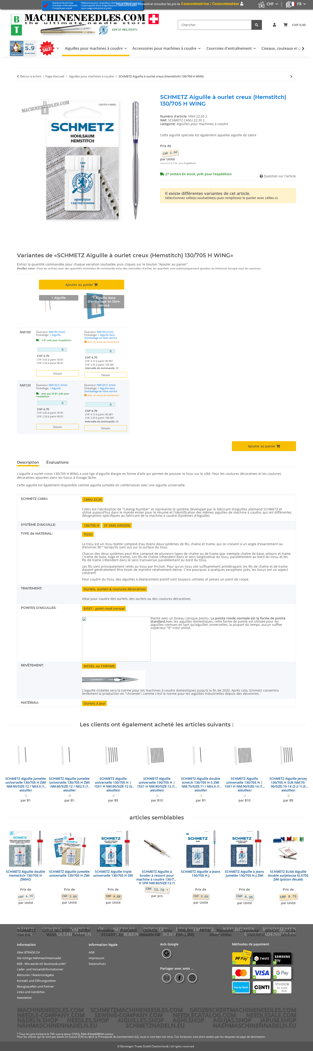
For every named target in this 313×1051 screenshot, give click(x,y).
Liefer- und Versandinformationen (40, 969)
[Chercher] (256, 25)
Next (298, 771)
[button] (274, 25)
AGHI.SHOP (188, 1020)
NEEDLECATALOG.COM (204, 1015)
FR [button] (299, 3)
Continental (249, 930)
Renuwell (224, 930)
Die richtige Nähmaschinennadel (39, 958)
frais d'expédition (92, 1034)
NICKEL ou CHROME (99, 666)
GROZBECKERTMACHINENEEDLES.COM (242, 1009)
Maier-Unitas (220, 934)
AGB (91, 952)
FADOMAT (256, 934)
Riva (167, 930)
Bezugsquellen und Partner (35, 986)
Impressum (96, 958)
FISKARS (128, 930)
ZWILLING (184, 934)
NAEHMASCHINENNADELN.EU (254, 1025)
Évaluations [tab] (57, 462)
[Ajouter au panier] (20, 91)
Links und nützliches (31, 992)
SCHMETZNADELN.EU (155, 1025)
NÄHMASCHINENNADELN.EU (57, 1025)
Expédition (190, 163)
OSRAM (150, 930)
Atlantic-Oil (149, 934)
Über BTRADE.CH (28, 952)
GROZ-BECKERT (57, 930)
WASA (51, 934)
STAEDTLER (112, 934)
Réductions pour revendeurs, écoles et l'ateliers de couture (111, 2)
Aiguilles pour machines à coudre (202, 124)
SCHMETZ (26, 930)
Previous (15, 771)
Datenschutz (97, 964)
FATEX (84, 930)
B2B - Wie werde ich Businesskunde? (41, 964)
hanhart (78, 934)
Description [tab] (28, 462)
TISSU (88, 534)
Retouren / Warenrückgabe (35, 975)
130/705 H (91, 525)
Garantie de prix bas (63, 2)
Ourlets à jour (94, 703)
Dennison (288, 934)
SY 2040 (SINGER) (117, 525)
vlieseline (105, 930)
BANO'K (272, 930)
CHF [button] (270, 3)
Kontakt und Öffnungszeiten (36, 981)
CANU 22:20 (93, 499)
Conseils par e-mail (62, 8)
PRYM (204, 930)
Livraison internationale (65, 5)
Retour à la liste (30, 76)
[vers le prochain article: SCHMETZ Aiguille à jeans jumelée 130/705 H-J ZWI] (291, 76)
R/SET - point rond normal (104, 608)
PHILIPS (185, 930)
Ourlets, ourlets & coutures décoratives (115, 589)
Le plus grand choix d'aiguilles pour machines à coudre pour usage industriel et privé (108, 6)
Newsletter (24, 998)
